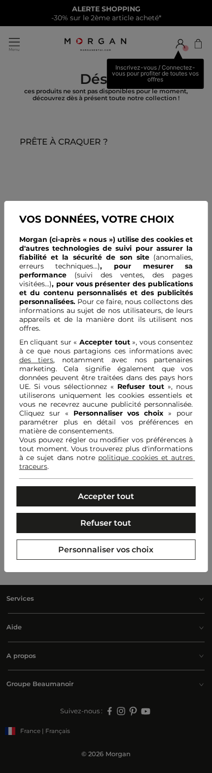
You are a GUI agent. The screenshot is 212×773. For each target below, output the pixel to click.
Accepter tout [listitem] (106, 496)
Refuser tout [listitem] (105, 523)
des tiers (36, 359)
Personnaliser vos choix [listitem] (105, 549)
